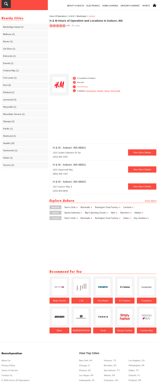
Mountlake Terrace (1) (14, 114)
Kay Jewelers (140, 218)
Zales (126, 218)
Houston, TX (110, 360)
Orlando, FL (134, 375)
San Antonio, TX (112, 370)
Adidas (137, 212)
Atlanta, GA (109, 375)
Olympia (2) (9, 121)
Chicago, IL (84, 365)
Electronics (93, 6)
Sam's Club (69, 207)
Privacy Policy (8, 365)
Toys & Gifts (115, 91)
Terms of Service (10, 370)
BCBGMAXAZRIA (81, 330)
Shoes (107, 91)
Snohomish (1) (10, 150)
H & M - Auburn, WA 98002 (69, 181)
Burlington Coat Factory (106, 207)
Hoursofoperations (12, 353)
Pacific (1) (8, 128)
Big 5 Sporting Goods (95, 212)
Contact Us (7, 375)
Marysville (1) (9, 107)
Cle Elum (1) (9, 48)
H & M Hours (82, 87)
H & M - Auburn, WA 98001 (69, 147)
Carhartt (127, 207)
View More (150, 201)
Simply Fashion (124, 330)
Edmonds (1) (9, 56)
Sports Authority (72, 212)
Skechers (124, 212)
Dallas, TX (134, 370)
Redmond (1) (9, 136)
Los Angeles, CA (137, 360)
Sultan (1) (8, 157)
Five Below (103, 300)
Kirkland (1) (8, 92)
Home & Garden (110, 6)
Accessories (91, 91)
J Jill (81, 300)
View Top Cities (89, 353)
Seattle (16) (9, 143)
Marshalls (85, 207)
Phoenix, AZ (85, 370)
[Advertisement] (103, 50)
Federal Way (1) (11, 70)
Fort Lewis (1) (10, 78)
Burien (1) (8, 41)
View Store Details (142, 152)
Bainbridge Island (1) (13, 27)
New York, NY (85, 360)
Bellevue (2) (9, 34)
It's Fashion (124, 300)
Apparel (100, 91)
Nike (113, 212)
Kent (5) (7, 85)
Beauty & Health (75, 6)
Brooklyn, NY (110, 365)
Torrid (103, 330)
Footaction (146, 300)
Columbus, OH (111, 380)
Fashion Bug (146, 330)
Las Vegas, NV (86, 375)
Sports (146, 6)
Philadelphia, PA (136, 365)
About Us (6, 360)
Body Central (59, 300)
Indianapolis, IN (86, 380)
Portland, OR (135, 380)
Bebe (59, 330)
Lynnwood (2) (9, 99)
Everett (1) (8, 63)
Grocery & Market (130, 6)
